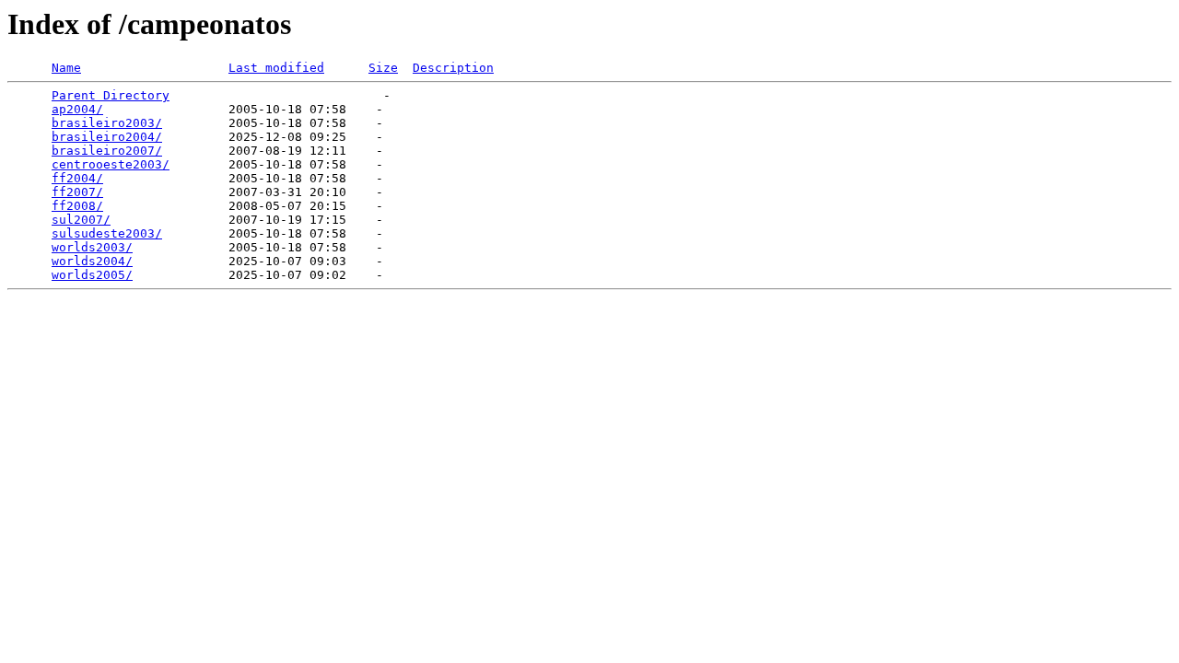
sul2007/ (81, 220)
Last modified (276, 68)
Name (66, 68)
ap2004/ (77, 109)
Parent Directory (110, 95)
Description (453, 68)
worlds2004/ (92, 261)
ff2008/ (77, 206)
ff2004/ (77, 178)
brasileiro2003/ (107, 123)
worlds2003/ (92, 247)
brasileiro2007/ (107, 150)
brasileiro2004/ (107, 137)
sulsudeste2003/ (107, 233)
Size (383, 68)
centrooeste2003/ (110, 164)
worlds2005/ (92, 275)
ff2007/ (77, 192)
